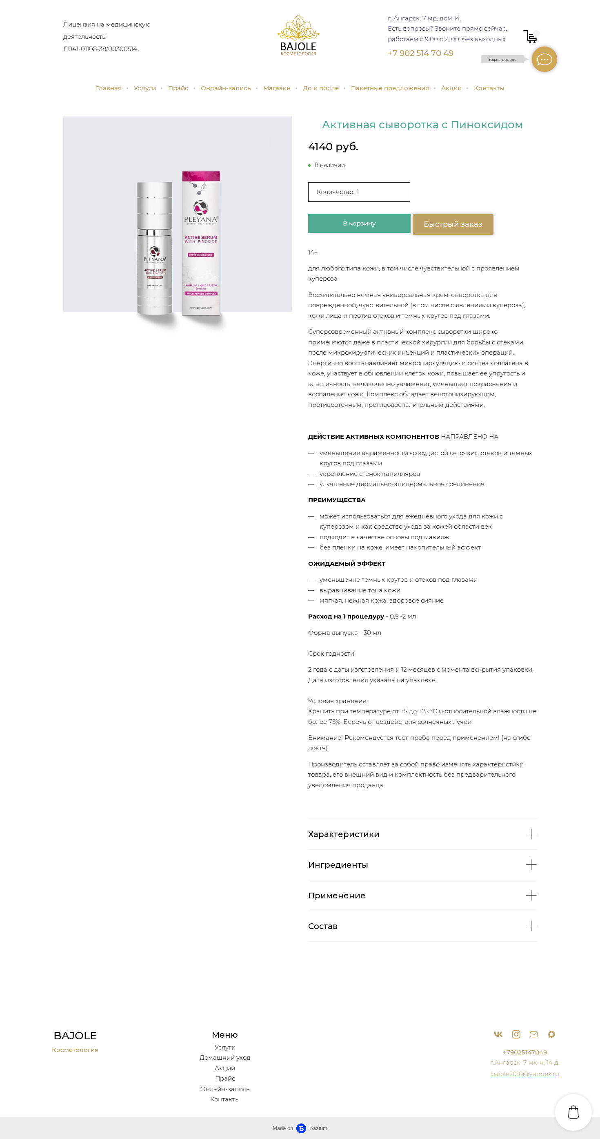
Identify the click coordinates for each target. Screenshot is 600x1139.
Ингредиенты (338, 865)
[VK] (498, 1034)
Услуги (145, 88)
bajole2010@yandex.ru (525, 1074)
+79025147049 (525, 1052)
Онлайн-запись (226, 88)
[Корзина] (530, 36)
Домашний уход (225, 1057)
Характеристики (344, 834)
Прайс (178, 88)
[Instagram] (515, 1034)
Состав (323, 926)
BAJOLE (75, 1035)
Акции (451, 88)
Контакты (489, 88)
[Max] (551, 1034)
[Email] (533, 1034)
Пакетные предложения (390, 88)
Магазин (277, 88)
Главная (109, 88)
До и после (321, 88)
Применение (337, 895)
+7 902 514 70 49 (420, 53)
